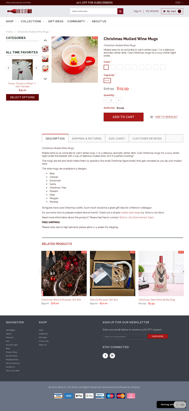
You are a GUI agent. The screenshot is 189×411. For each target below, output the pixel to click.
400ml (107, 80)
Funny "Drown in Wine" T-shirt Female (22, 85)
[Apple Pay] (79, 395)
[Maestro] (89, 395)
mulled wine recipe (130, 212)
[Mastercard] (121, 395)
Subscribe (157, 336)
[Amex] (69, 395)
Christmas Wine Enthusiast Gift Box (61, 299)
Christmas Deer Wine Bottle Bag (157, 299)
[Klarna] (131, 395)
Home (9, 32)
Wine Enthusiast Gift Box (104, 299)
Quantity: (109, 95)
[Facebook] (105, 355)
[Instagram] (112, 355)
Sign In (137, 11)
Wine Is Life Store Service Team (136, 217)
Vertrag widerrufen (171, 404)
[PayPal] (100, 395)
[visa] (58, 395)
